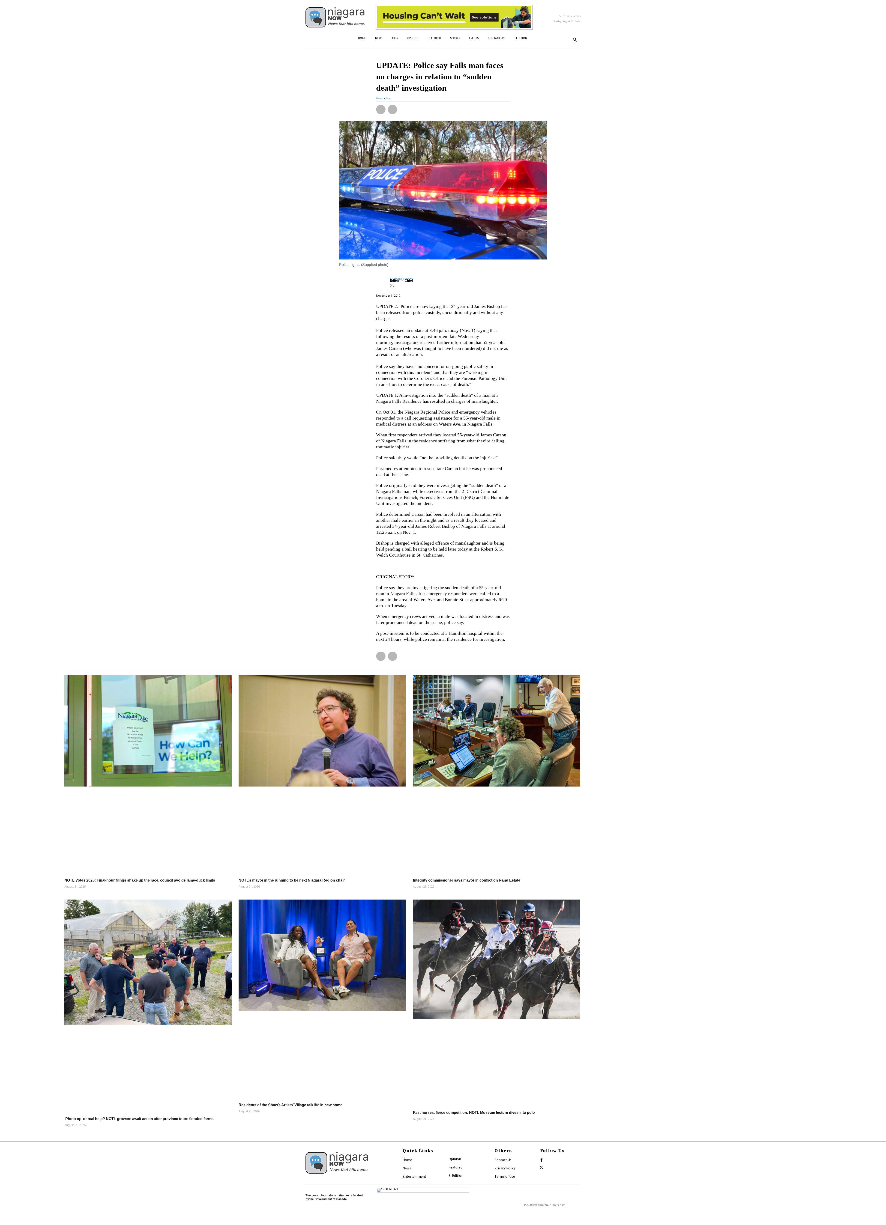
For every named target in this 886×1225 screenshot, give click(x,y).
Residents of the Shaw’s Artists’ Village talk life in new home (290, 1105)
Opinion (455, 1158)
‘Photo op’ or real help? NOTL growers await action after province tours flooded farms (138, 1119)
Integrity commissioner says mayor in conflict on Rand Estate (466, 880)
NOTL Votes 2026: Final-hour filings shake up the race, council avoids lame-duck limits (139, 880)
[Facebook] (541, 1160)
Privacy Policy (504, 1168)
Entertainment (414, 1176)
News (407, 1168)
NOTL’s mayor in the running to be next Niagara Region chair (292, 880)
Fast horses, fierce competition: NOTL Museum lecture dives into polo (474, 1113)
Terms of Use (504, 1176)
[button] (575, 39)
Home (407, 1159)
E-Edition (456, 1175)
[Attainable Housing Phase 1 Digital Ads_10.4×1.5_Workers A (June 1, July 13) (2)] (454, 17)
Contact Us (503, 1159)
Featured (455, 1167)
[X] (541, 1167)
